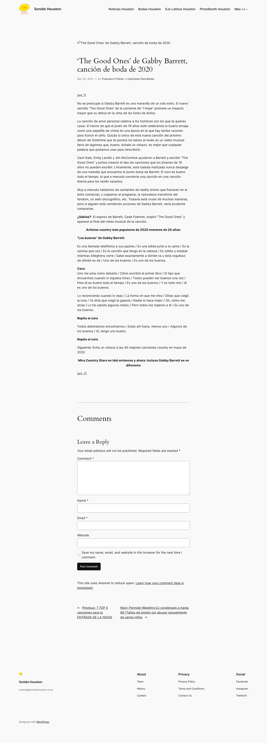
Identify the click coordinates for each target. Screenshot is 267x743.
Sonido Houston (47, 9)
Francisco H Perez (113, 78)
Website (83, 535)
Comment (85, 458)
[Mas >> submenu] (247, 9)
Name (82, 500)
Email (82, 518)
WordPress (43, 721)
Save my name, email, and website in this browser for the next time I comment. (132, 555)
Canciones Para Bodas (140, 78)
